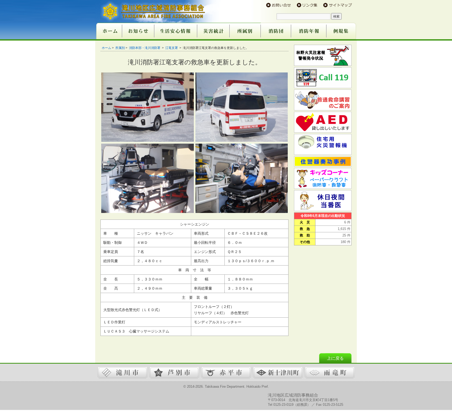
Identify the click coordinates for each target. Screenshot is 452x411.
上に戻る (335, 358)
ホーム (106, 48)
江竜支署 (172, 48)
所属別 (120, 48)
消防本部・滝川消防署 (145, 48)
